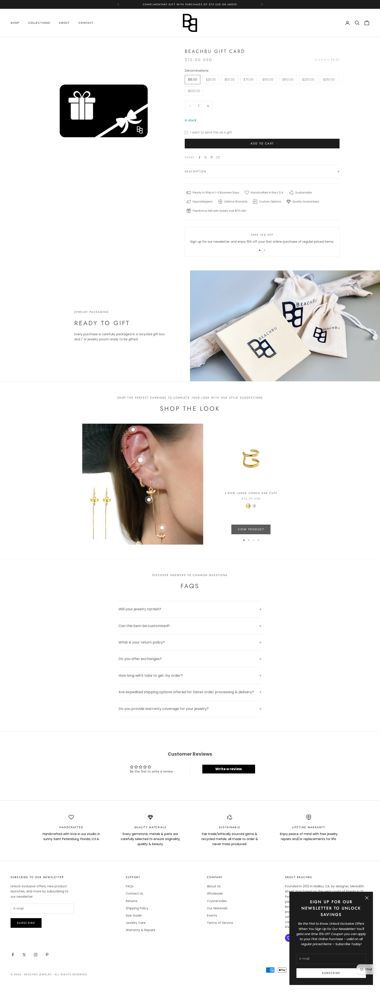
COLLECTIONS (39, 23)
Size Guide (134, 915)
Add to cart (262, 143)
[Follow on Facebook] (13, 954)
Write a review (228, 768)
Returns (131, 901)
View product (251, 529)
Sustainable (229, 827)
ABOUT (64, 23)
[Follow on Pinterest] (47, 954)
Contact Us (134, 893)
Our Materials (217, 908)
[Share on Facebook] (199, 157)
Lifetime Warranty (308, 827)
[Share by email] (218, 157)
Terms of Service (220, 923)
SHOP (15, 23)
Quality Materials (150, 827)
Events (212, 915)
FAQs (129, 886)
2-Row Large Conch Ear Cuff (251, 493)
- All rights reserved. (70, 974)
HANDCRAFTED (71, 827)
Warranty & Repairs (140, 930)
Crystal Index (217, 901)
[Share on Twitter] (205, 157)
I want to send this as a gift (211, 132)
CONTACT (86, 23)
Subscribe (331, 973)
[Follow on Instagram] (35, 954)
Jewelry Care (136, 923)
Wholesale (215, 893)
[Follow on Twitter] (24, 954)
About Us (214, 886)
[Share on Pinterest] (212, 157)
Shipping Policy (137, 908)
